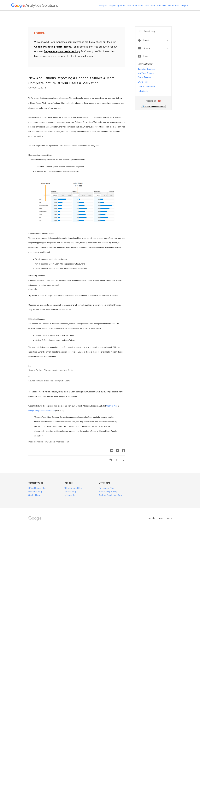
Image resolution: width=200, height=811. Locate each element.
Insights (184, 5)
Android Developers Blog (110, 495)
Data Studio (173, 5)
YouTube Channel (146, 73)
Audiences (161, 5)
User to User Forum (146, 86)
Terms (169, 518)
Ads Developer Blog (108, 491)
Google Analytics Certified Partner (41, 411)
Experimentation (135, 5)
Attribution (150, 5)
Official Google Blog (37, 488)
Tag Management (117, 5)
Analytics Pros (111, 406)
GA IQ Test (142, 82)
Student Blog (34, 495)
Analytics (103, 5)
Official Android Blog (73, 488)
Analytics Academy (147, 69)
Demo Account (145, 77)
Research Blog (35, 491)
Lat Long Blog (70, 495)
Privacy (161, 518)
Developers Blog (106, 488)
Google (151, 518)
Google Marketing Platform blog (52, 46)
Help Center (143, 91)
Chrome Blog (70, 491)
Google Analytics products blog (62, 51)
